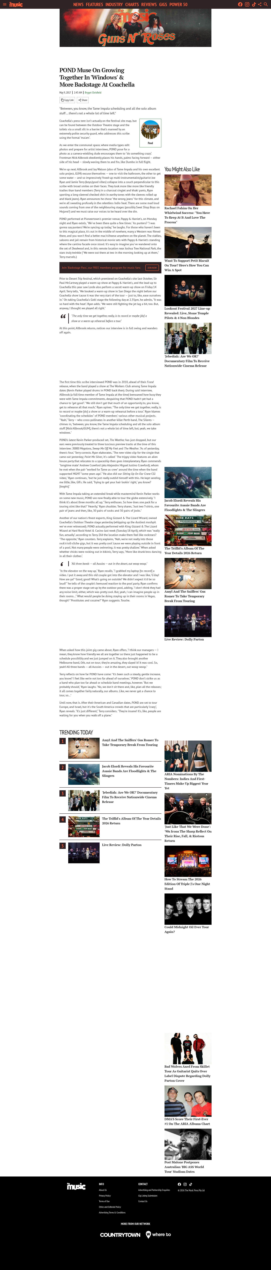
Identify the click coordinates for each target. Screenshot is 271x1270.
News (78, 4)
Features (94, 4)
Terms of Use (104, 1201)
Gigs (163, 4)
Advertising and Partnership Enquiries (154, 1190)
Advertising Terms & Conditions (112, 1212)
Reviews (149, 4)
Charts (132, 4)
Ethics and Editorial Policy (110, 1207)
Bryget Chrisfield (93, 92)
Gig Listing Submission (147, 1195)
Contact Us (142, 1201)
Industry (114, 4)
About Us (103, 1190)
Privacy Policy (105, 1195)
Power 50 (178, 4)
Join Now (152, 267)
